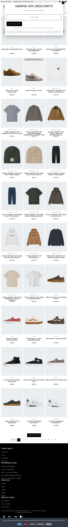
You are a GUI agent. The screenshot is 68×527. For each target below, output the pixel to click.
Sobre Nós (4, 452)
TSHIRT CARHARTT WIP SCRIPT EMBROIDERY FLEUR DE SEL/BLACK (12, 299)
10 (48, 439)
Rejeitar (25, 524)
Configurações (40, 524)
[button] (64, 6)
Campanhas (4, 458)
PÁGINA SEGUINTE (34, 435)
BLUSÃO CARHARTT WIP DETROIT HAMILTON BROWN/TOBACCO (56, 133)
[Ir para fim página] (56, 440)
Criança (3, 489)
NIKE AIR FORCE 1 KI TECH (34, 90)
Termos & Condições (7, 469)
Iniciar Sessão (5, 501)
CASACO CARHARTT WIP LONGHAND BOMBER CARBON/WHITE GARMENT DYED (33, 133)
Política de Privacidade (8, 466)
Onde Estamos (7, 1)
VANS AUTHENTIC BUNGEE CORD (56, 380)
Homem (3, 483)
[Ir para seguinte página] (52, 440)
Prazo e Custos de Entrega (9, 472)
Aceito (19, 524)
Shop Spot (28, 512)
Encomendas (5, 507)
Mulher (3, 486)
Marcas (3, 492)
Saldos (3, 495)
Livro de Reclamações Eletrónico (11, 475)
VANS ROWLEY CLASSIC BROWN (56, 338)
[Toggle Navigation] (4, 6)
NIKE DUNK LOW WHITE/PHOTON (12, 49)
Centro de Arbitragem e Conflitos (11, 478)
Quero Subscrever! (14, 24)
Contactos (4, 461)
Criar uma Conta (6, 504)
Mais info (49, 524)
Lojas (2, 455)
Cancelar (32, 524)
